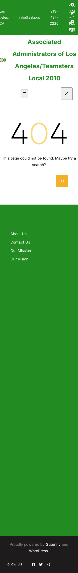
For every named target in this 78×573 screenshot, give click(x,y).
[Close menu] (67, 93)
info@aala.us (29, 17)
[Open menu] (24, 93)
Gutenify (54, 544)
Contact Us (20, 242)
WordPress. (39, 551)
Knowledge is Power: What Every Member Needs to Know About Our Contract (37, 324)
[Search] (62, 181)
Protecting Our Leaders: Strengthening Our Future (31, 298)
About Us (18, 234)
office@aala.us (42, 413)
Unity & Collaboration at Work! (35, 348)
